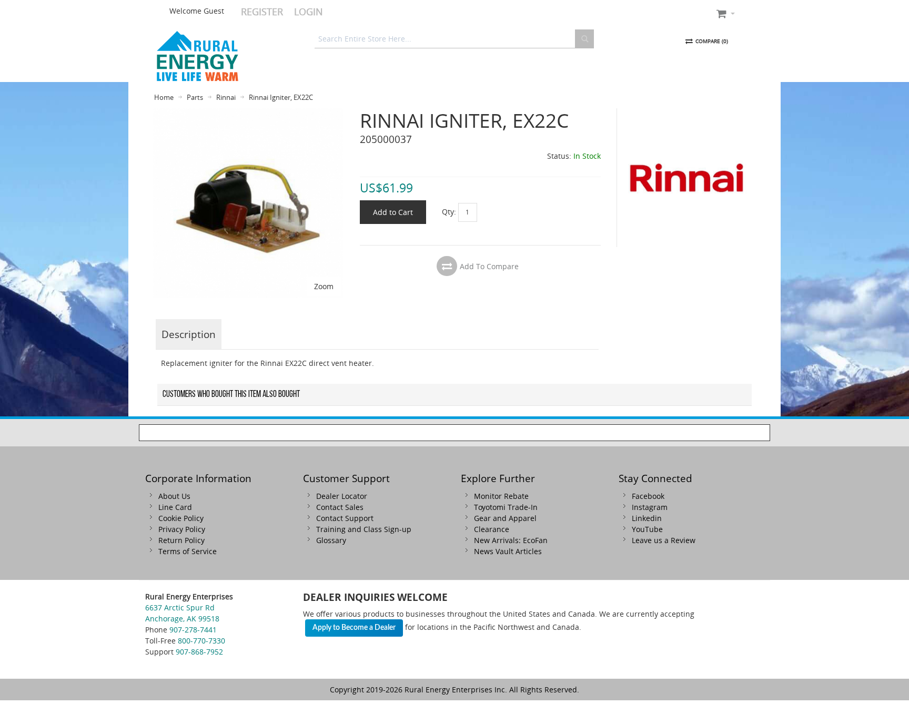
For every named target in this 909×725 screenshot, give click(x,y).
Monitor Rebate (501, 496)
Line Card (175, 507)
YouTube (647, 529)
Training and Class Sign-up (363, 529)
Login (308, 11)
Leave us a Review (663, 540)
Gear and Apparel (505, 518)
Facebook (648, 496)
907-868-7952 (199, 652)
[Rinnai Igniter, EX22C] (248, 114)
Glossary (331, 540)
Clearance (491, 529)
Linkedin (647, 518)
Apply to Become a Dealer (354, 627)
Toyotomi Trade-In (506, 507)
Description (188, 334)
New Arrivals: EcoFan (511, 540)
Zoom (324, 286)
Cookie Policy (181, 518)
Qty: (449, 212)
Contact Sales (339, 507)
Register (262, 11)
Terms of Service (187, 551)
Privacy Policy (181, 529)
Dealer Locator (341, 496)
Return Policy (181, 540)
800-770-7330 (201, 641)
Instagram (650, 507)
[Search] (584, 38)
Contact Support (344, 518)
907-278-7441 (193, 630)
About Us (174, 496)
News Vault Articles (508, 551)
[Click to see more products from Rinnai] (686, 177)
